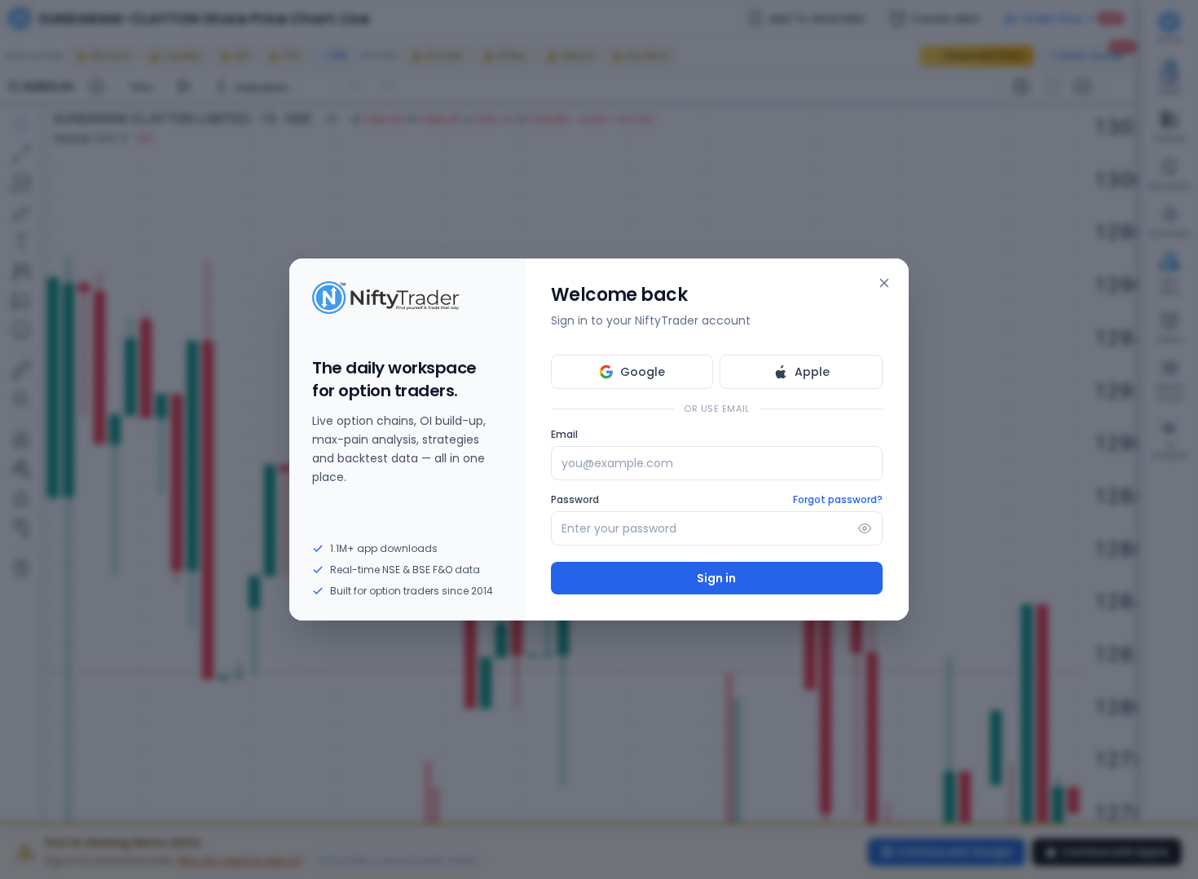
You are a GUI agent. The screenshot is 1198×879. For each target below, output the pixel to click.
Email (564, 434)
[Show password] (864, 528)
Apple (812, 372)
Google (642, 372)
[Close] (884, 283)
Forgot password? (838, 499)
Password (575, 499)
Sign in (716, 578)
